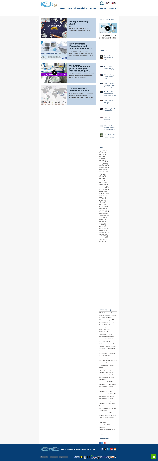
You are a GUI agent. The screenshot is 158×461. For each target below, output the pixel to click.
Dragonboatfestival (103, 362)
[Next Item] (114, 28)
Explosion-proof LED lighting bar (107, 401)
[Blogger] (115, 449)
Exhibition (101, 372)
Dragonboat (114, 360)
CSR (114, 343)
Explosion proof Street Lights (106, 377)
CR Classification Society (105, 343)
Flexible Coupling (103, 405)
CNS (100, 341)
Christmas (101, 351)
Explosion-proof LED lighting (106, 398)
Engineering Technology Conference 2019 (108, 370)
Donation (107, 355)
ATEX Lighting (102, 334)
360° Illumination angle (105, 320)
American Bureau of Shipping (106, 336)
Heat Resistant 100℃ (104, 424)
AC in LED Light (103, 327)
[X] (105, 449)
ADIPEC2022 (102, 331)
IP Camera (101, 434)
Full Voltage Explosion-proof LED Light (108, 408)
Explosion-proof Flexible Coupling (107, 384)
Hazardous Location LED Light (107, 413)
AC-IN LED (111, 327)
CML (113, 339)
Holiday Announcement (105, 429)
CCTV (109, 339)
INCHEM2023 (110, 432)
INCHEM (104, 432)
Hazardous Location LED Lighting (107, 415)
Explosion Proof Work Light (106, 374)
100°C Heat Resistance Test (106, 312)
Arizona (101, 339)
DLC (100, 355)
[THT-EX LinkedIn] (108, 449)
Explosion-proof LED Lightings (106, 396)
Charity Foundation (111, 346)
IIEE (100, 432)
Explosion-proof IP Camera (106, 386)
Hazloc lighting (102, 422)
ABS (113, 320)
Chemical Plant (111, 348)
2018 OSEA (102, 317)
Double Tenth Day (103, 358)
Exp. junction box (109, 372)
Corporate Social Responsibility (107, 353)
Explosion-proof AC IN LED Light (107, 382)
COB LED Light (106, 341)
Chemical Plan (102, 348)
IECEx (113, 429)
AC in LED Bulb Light (104, 324)
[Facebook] (102, 449)
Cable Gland (102, 346)
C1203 (105, 339)
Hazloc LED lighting (104, 420)
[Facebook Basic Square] (100, 443)
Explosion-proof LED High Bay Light (108, 389)
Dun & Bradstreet (103, 365)
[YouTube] (111, 449)
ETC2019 (111, 365)
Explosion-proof (103, 379)
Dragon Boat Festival (104, 360)
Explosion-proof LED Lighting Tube (108, 393)
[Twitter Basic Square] (102, 443)
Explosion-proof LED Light (105, 391)
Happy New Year (103, 410)
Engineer (101, 367)
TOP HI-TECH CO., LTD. (47, 8)
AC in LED (111, 322)
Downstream (112, 358)
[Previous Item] (101, 28)
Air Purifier (109, 334)
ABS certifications (103, 322)
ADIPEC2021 (107, 329)
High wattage (102, 427)
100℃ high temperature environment (108, 315)
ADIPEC (101, 329)
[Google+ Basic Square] (104, 443)
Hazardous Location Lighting (106, 417)
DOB (103, 355)
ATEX (107, 331)
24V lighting (109, 317)
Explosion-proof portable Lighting (107, 403)
